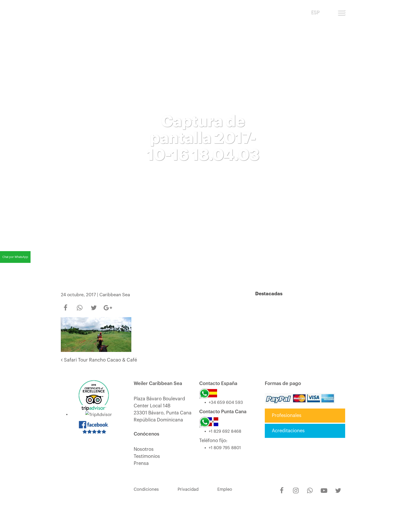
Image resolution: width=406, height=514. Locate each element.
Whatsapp (79, 304)
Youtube (324, 487)
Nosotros (144, 449)
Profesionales (286, 415)
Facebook (65, 304)
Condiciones (146, 489)
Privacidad (188, 489)
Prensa (141, 463)
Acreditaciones (288, 430)
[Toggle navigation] (341, 12)
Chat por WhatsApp (15, 257)
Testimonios (147, 456)
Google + (108, 306)
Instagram (296, 487)
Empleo (224, 489)
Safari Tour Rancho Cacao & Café (99, 360)
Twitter (93, 304)
